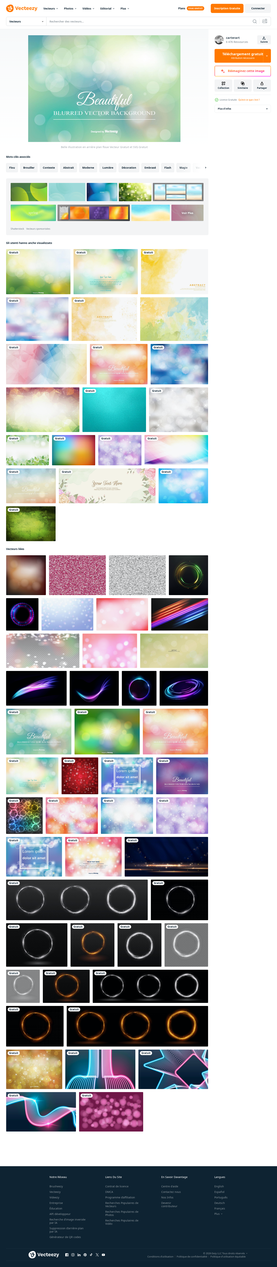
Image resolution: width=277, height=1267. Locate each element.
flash (167, 167)
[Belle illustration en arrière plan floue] (38, 731)
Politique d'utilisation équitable (228, 1256)
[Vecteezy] (21, 8)
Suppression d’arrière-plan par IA (66, 1229)
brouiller (28, 167)
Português (221, 1197)
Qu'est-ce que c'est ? (249, 99)
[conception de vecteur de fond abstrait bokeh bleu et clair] (127, 775)
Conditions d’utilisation (160, 1256)
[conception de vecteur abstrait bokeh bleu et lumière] (34, 857)
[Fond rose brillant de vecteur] (77, 575)
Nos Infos (167, 1197)
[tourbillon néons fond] (41, 1112)
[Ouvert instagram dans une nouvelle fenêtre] (72, 1254)
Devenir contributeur (169, 1204)
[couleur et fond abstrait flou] (26, 575)
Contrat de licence (117, 1186)
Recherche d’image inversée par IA (67, 1221)
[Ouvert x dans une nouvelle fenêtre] (97, 1254)
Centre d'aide (169, 1186)
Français (219, 1208)
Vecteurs (49, 8)
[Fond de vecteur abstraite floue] (107, 731)
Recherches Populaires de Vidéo (121, 1222)
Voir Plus (187, 213)
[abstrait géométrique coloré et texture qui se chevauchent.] (176, 450)
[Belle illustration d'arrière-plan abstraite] (183, 485)
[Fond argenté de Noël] (178, 409)
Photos (68, 8)
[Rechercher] (254, 21)
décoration (129, 167)
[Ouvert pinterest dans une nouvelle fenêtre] (85, 1254)
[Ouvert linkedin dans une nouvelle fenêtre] (79, 1254)
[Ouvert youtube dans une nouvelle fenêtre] (103, 1254)
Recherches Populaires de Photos (121, 1213)
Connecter (258, 8)
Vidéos (86, 8)
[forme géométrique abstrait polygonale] (46, 364)
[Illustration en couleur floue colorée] (179, 364)
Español (219, 1192)
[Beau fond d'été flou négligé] (31, 485)
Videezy (54, 1197)
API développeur (60, 1214)
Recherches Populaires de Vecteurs (121, 1204)
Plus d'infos (224, 108)
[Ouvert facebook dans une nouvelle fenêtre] (66, 1254)
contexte (49, 167)
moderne (88, 167)
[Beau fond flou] (119, 364)
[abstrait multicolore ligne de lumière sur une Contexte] (179, 614)
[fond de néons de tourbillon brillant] (173, 1069)
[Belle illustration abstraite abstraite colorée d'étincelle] (93, 857)
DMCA (109, 1192)
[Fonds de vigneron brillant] (137, 575)
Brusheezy (56, 1186)
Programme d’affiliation (120, 1197)
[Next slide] (202, 167)
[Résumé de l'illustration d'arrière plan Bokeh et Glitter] (119, 450)
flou (12, 167)
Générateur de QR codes (65, 1237)
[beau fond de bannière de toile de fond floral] (107, 485)
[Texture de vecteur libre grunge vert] (31, 523)
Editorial (105, 8)
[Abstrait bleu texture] (114, 409)
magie (184, 167)
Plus (123, 8)
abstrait (68, 167)
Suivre (264, 41)
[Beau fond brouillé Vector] (105, 271)
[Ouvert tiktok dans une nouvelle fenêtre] (91, 1254)
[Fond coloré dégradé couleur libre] (73, 450)
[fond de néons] (100, 1069)
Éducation (55, 1208)
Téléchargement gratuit (242, 56)
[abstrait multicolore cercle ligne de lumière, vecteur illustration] (22, 614)
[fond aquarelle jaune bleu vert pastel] (174, 319)
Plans (181, 8)
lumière (107, 167)
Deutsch (219, 1203)
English (219, 1186)
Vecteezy (55, 1192)
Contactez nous (171, 1192)
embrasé (150, 167)
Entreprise (56, 1203)
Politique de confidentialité (192, 1256)
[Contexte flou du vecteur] (38, 271)
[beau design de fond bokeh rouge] (79, 775)
